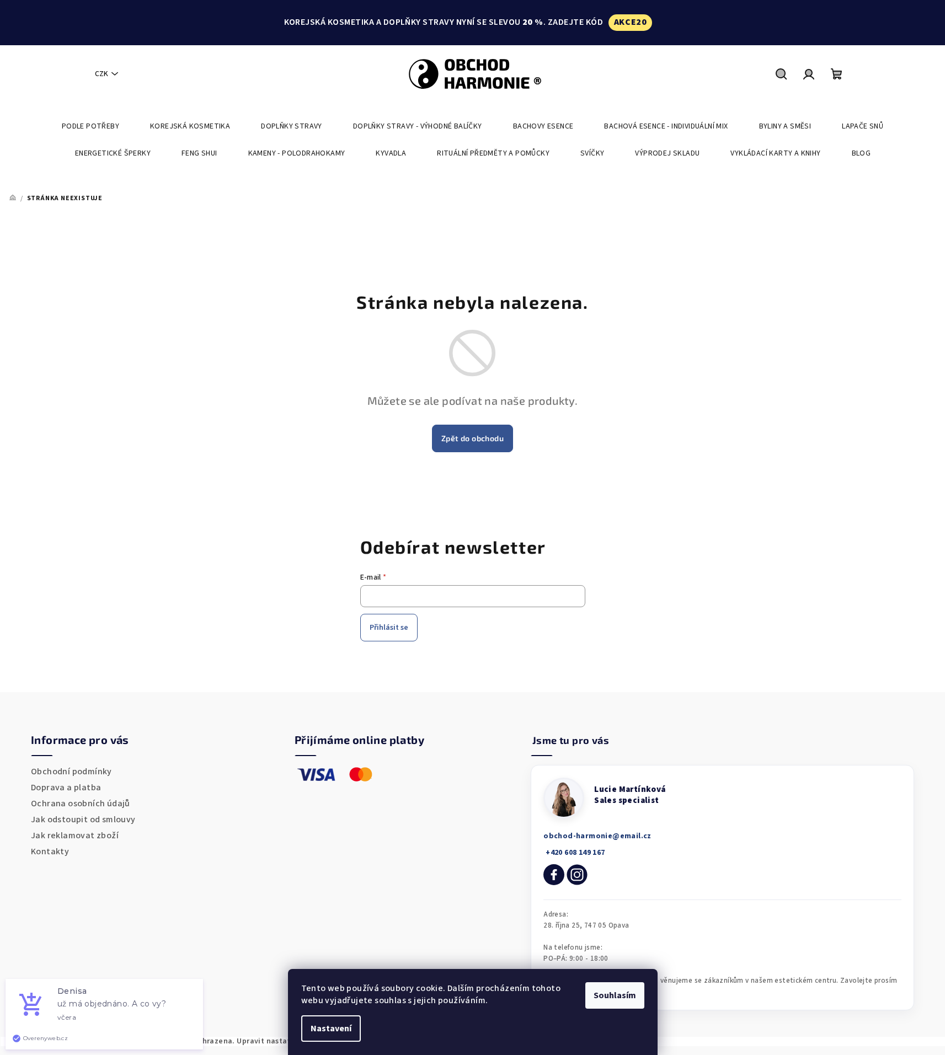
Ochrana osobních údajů (80, 803)
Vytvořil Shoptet (905, 1041)
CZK (101, 73)
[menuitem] (90, 126)
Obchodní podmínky (71, 771)
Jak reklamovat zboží (75, 835)
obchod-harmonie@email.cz (597, 836)
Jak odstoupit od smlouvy (83, 819)
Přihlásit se (389, 627)
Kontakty (50, 851)
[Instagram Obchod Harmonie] (577, 874)
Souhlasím (615, 995)
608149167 (574, 852)
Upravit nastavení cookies (285, 1041)
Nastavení (331, 1028)
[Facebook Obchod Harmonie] (553, 874)
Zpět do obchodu (472, 438)
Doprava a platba (66, 787)
